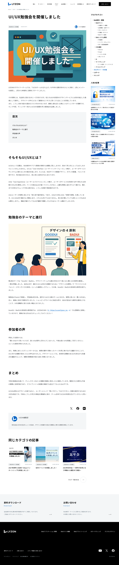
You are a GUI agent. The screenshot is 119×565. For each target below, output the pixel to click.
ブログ (13, 9)
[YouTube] (100, 551)
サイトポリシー (7, 556)
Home (9, 9)
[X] (71, 409)
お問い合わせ (20, 551)
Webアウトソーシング (80, 531)
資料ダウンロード (8, 551)
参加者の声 (16, 133)
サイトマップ (15, 556)
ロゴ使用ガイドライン (35, 556)
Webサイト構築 (65, 531)
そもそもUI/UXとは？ (19, 125)
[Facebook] (78, 409)
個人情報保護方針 (24, 556)
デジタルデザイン (110, 531)
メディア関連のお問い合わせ (35, 551)
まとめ (14, 137)
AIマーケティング (96, 531)
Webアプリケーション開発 (49, 531)
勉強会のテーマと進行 (20, 129)
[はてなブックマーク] (84, 409)
